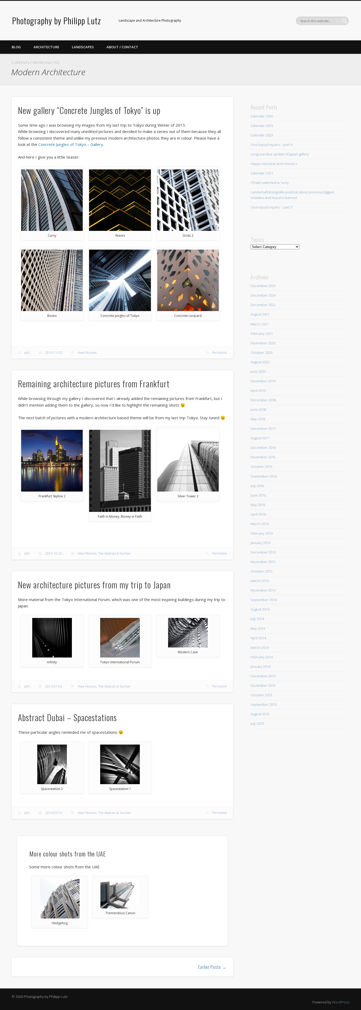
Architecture (46, 47)
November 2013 (263, 685)
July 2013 (257, 723)
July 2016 (257, 485)
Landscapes (83, 47)
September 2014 (264, 599)
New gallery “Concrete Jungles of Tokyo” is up (89, 110)
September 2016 (264, 476)
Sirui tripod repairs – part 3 (271, 207)
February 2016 (262, 533)
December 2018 (263, 400)
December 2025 (263, 285)
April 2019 (258, 390)
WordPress (340, 1002)
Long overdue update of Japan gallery (280, 154)
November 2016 (263, 457)
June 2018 (258, 409)
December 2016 (263, 447)
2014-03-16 (53, 813)
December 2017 (263, 428)
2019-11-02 (53, 352)
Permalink (219, 352)
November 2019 (263, 381)
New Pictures (87, 352)
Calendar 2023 (262, 135)
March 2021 (260, 324)
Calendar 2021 (262, 173)
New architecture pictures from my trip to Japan (94, 584)
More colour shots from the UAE (67, 853)
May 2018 (258, 419)
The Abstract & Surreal (114, 553)
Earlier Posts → (212, 967)
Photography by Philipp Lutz (56, 20)
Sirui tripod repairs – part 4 (271, 144)
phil (27, 352)
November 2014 (263, 590)
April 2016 (258, 514)
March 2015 (260, 580)
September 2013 (264, 704)
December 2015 (263, 552)
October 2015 (261, 571)
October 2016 (261, 466)
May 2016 (258, 504)
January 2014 (260, 666)
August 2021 (260, 314)
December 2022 (263, 304)
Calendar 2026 (262, 116)
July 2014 (257, 618)
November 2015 (263, 561)
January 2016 (260, 542)
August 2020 (260, 362)
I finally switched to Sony (270, 182)
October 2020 (261, 352)
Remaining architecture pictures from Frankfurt (94, 383)
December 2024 (263, 295)
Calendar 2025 (262, 125)
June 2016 (258, 495)
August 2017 (260, 438)
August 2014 (260, 609)
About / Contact (122, 47)
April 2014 (258, 638)
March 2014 (260, 647)
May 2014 (258, 628)
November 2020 (263, 343)
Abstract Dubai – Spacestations (67, 717)
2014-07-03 (53, 686)
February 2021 (262, 333)
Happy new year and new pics (274, 163)
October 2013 (261, 695)
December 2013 (263, 676)
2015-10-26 (53, 553)
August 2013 (260, 714)
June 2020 (258, 371)
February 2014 (262, 657)
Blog (16, 47)
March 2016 (260, 523)
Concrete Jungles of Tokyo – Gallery (70, 144)
